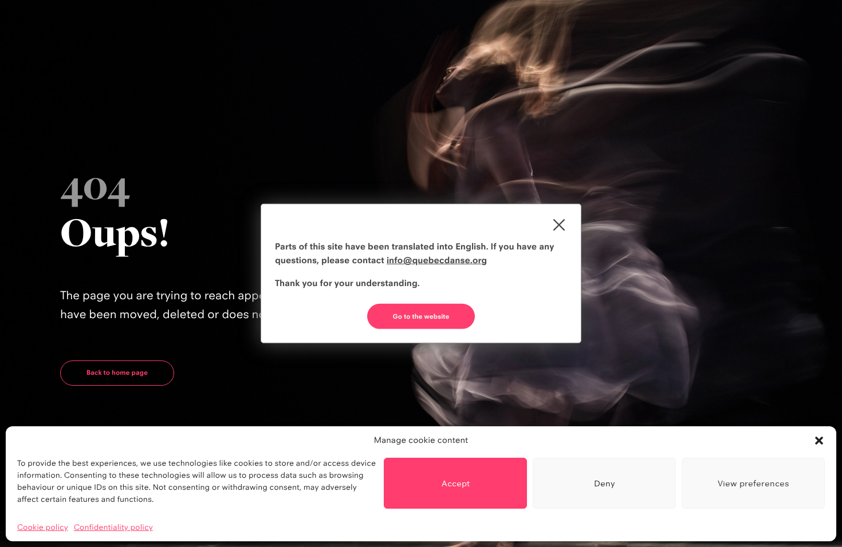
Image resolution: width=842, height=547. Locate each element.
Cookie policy (42, 527)
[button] (819, 440)
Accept (456, 483)
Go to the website (421, 316)
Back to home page (117, 372)
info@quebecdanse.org (437, 260)
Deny (604, 483)
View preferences (753, 483)
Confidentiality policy (113, 527)
